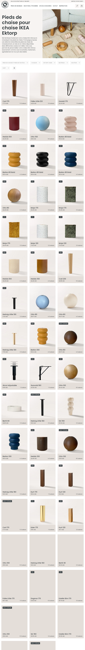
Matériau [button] (62, 63)
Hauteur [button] (74, 63)
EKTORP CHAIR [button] (47, 63)
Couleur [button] (34, 63)
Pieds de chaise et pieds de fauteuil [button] (14, 63)
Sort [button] (4, 68)
